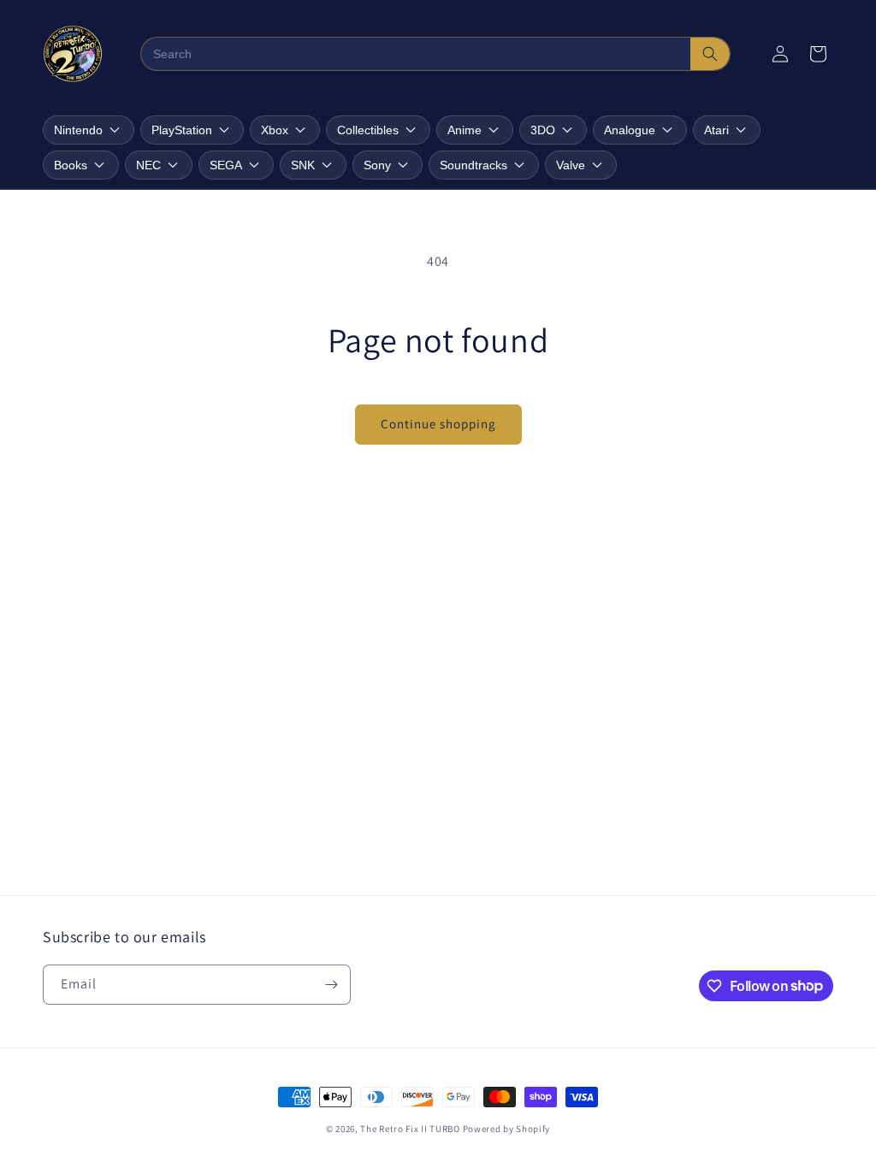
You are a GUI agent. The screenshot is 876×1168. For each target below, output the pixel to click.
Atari (716, 130)
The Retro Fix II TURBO (409, 1129)
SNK (303, 165)
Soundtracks (473, 165)
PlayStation (181, 130)
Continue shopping (438, 424)
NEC (148, 165)
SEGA (226, 165)
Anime (464, 130)
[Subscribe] (331, 984)
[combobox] (416, 54)
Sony (377, 165)
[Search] (710, 54)
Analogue (629, 130)
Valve (570, 165)
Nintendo (78, 130)
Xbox (274, 130)
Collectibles (368, 130)
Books (70, 165)
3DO (542, 130)
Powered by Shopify (507, 1129)
